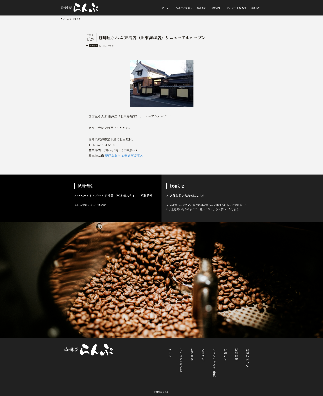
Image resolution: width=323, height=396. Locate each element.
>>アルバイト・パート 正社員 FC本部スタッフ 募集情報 (113, 195)
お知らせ (93, 45)
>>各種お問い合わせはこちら (185, 195)
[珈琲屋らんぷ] (80, 8)
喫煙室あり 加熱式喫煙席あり (125, 155)
